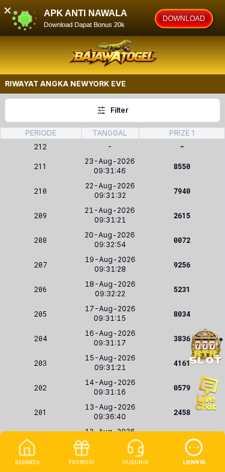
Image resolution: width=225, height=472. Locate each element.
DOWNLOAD (184, 18)
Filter (119, 110)
